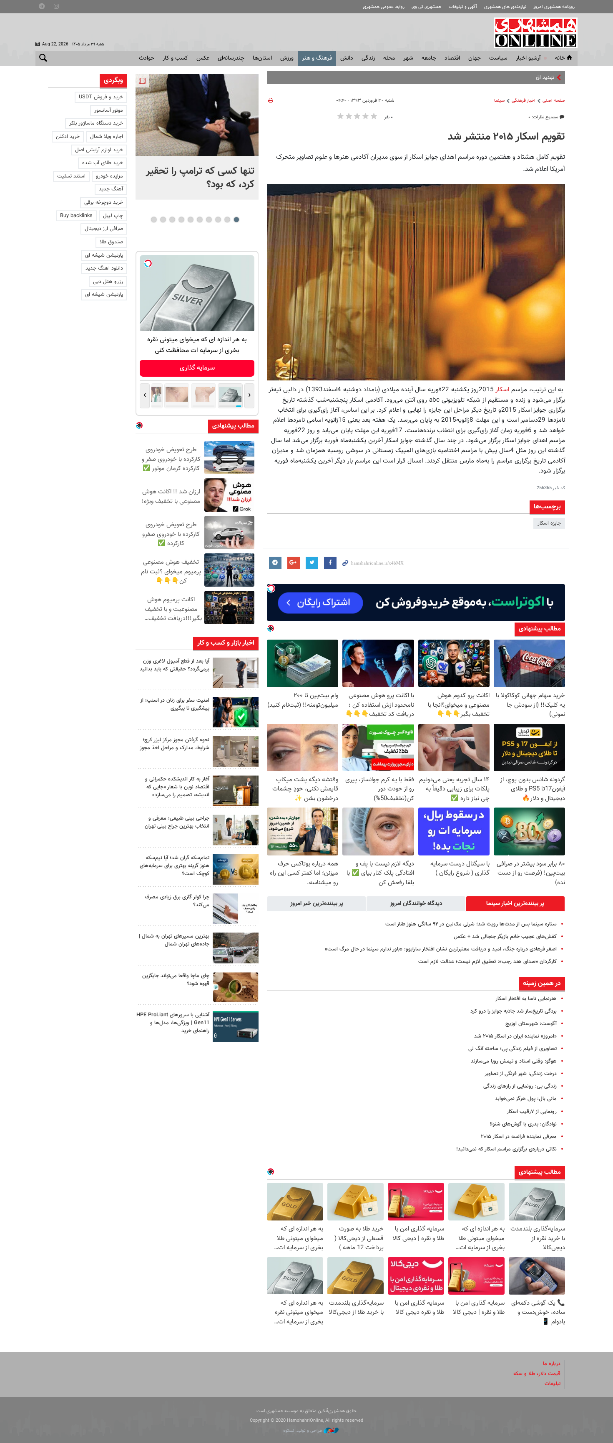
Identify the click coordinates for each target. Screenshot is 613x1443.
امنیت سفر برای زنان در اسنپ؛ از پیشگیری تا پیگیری (174, 704)
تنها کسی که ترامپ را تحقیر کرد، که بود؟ (200, 178)
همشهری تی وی (426, 6)
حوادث (146, 58)
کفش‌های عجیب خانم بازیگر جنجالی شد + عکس (505, 937)
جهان (474, 58)
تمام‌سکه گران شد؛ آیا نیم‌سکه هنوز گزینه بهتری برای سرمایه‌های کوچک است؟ (174, 866)
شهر (408, 58)
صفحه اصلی (554, 100)
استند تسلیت (71, 176)
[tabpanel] (197, 137)
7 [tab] (181, 219)
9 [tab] (162, 219)
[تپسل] (271, 588)
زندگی (368, 58)
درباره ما (551, 1364)
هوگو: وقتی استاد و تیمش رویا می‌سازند (514, 1061)
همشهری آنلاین (532, 32)
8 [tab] (172, 219)
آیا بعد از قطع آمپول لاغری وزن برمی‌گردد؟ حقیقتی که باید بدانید (174, 665)
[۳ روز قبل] (236, 830)
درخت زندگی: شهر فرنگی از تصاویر (521, 1074)
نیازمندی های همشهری (505, 6)
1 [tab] (236, 219)
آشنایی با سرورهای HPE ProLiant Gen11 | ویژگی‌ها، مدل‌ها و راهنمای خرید (172, 1023)
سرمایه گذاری (197, 368)
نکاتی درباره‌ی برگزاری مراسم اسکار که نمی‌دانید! (506, 1149)
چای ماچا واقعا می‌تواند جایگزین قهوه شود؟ (175, 980)
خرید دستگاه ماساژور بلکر (96, 123)
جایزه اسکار (549, 523)
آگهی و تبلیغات (463, 6)
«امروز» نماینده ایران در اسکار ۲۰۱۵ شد (515, 1036)
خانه (560, 58)
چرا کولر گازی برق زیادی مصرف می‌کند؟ (177, 901)
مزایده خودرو (109, 176)
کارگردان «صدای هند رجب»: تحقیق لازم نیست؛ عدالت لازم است (487, 962)
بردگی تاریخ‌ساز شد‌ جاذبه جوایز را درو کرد (513, 1011)
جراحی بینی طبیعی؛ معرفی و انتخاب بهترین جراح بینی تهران (177, 822)
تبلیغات (552, 1384)
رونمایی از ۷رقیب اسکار (532, 1112)
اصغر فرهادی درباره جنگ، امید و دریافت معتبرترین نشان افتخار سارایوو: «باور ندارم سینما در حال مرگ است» (441, 949)
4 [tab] (208, 219)
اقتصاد (452, 58)
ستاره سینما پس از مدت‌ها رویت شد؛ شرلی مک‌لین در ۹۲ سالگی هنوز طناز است (471, 924)
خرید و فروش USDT (101, 97)
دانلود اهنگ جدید (104, 268)
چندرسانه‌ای (231, 58)
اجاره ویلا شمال (106, 137)
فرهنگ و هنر (317, 58)
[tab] (515, 904)
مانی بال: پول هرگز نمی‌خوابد (526, 1099)
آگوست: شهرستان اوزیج (531, 1024)
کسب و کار (175, 58)
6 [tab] (190, 219)
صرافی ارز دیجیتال (104, 229)
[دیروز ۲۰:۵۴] (197, 115)
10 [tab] (153, 219)
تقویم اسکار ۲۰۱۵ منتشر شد (506, 137)
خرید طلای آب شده (102, 163)
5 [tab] (199, 219)
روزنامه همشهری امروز (554, 6)
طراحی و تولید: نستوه (303, 1430)
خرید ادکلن (68, 137)
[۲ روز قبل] (236, 673)
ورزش (287, 58)
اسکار (501, 390)
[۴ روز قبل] (236, 1026)
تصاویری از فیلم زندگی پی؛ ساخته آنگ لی (512, 1049)
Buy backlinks (76, 216)
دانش (346, 58)
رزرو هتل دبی (108, 282)
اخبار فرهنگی (523, 100)
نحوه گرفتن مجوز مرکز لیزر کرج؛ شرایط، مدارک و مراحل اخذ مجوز (174, 744)
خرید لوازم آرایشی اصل (99, 150)
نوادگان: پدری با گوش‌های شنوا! (523, 1124)
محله (389, 58)
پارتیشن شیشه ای (104, 255)
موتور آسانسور (108, 110)
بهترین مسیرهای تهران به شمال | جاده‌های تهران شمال (174, 940)
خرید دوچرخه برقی (103, 202)
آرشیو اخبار (528, 58)
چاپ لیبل (113, 216)
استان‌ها (262, 58)
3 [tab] (217, 219)
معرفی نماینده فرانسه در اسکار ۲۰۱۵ (519, 1137)
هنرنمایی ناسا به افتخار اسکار (526, 999)
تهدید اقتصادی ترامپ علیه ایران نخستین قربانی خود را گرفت (489, 77)
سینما (499, 100)
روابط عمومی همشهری (383, 6)
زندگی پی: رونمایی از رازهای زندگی (520, 1086)
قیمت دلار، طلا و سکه (536, 1374)
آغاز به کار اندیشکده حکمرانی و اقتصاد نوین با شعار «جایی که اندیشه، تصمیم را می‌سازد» (177, 787)
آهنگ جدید (111, 189)
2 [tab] (227, 219)
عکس (202, 58)
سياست (498, 58)
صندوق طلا (111, 242)
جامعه (429, 58)
